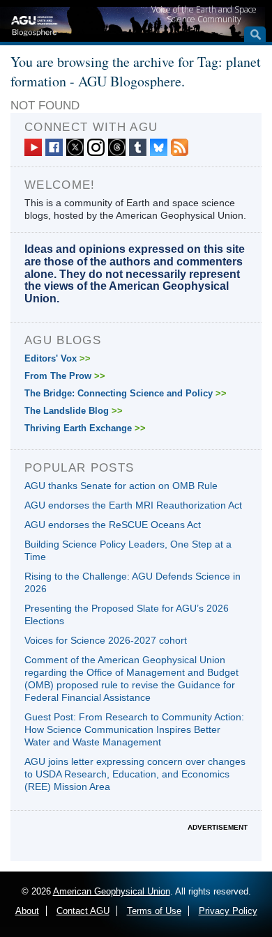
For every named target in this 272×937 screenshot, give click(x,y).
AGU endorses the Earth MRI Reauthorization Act (133, 505)
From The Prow (64, 376)
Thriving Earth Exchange (85, 428)
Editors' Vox (57, 358)
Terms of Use (154, 911)
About (27, 911)
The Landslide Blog (73, 410)
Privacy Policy (228, 911)
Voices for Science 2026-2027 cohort (105, 640)
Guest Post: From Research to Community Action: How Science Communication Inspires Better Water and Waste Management (134, 729)
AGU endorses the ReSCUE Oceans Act (112, 524)
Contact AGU (82, 911)
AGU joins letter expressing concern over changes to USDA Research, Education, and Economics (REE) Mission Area (134, 774)
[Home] (34, 24)
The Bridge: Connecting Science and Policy (125, 393)
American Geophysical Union (111, 891)
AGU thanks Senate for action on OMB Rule (121, 485)
